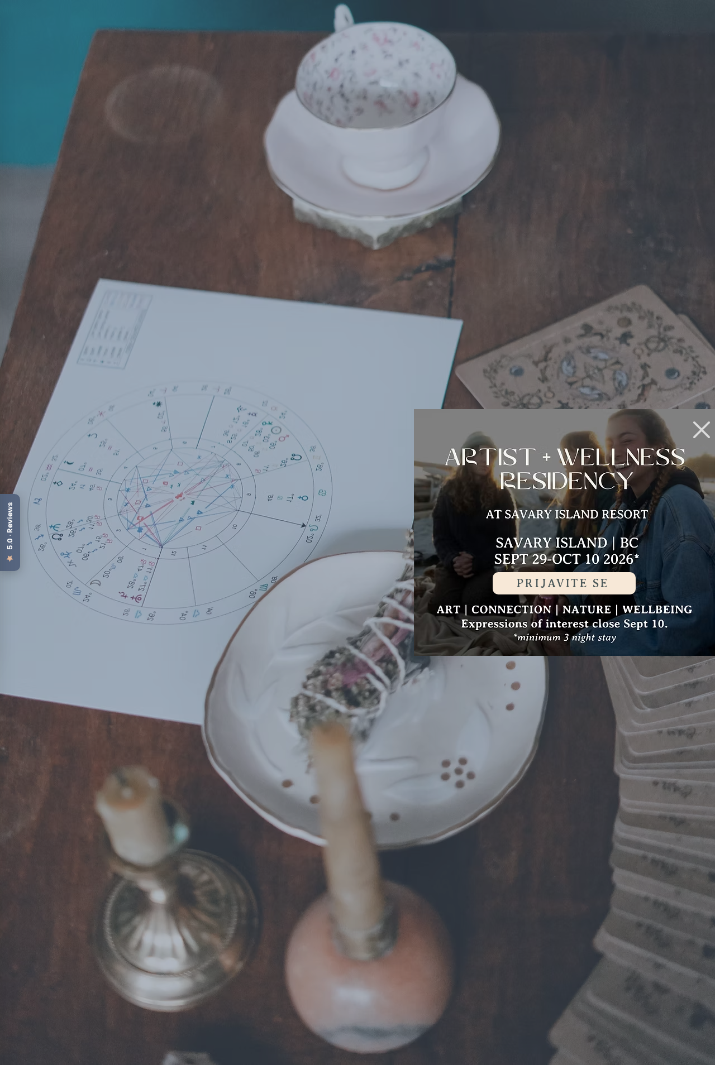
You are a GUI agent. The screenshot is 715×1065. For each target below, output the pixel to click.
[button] (701, 429)
